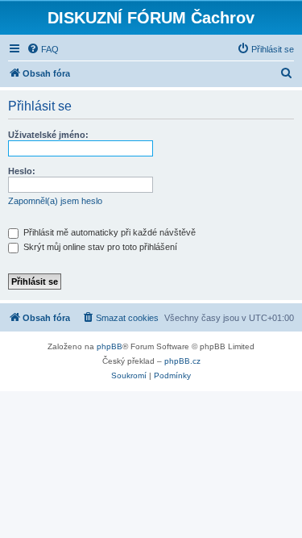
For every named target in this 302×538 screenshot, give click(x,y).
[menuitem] (43, 49)
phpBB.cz (182, 361)
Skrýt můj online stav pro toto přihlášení (99, 247)
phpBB (109, 346)
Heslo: (21, 171)
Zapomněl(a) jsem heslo (55, 201)
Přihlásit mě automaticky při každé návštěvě (108, 232)
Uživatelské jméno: (48, 135)
